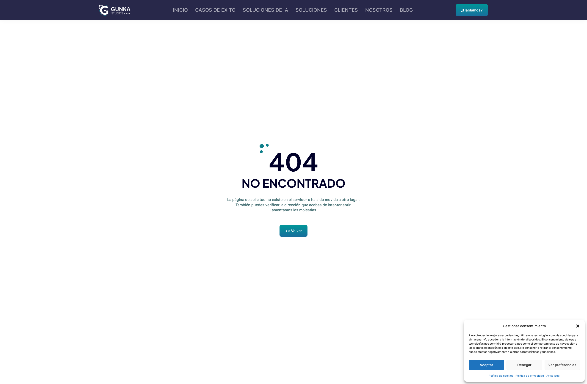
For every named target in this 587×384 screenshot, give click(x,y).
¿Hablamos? (471, 10)
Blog (406, 10)
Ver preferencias (562, 365)
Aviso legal (553, 375)
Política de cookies (501, 375)
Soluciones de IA (265, 10)
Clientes (346, 10)
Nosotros (379, 10)
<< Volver (293, 230)
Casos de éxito (215, 10)
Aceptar (486, 365)
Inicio (180, 10)
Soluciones (311, 10)
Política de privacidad (529, 375)
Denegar (524, 365)
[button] (578, 326)
